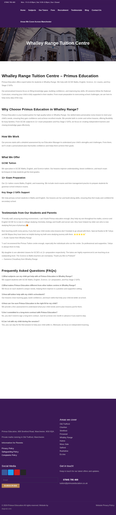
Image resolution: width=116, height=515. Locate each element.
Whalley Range (66, 437)
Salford (63, 448)
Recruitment (63, 10)
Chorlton (63, 427)
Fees (53, 10)
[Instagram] (23, 472)
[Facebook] (4, 472)
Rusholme (64, 451)
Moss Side (64, 444)
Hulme (62, 441)
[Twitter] (11, 472)
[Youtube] (17, 472)
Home (22, 10)
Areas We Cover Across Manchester (35, 22)
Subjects (32, 10)
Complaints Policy (9, 455)
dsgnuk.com (6, 509)
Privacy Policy (8, 448)
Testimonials (76, 10)
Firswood (63, 434)
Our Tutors (43, 10)
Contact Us (96, 10)
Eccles (62, 454)
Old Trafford (65, 424)
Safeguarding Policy (10, 452)
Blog (87, 10)
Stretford (63, 431)
